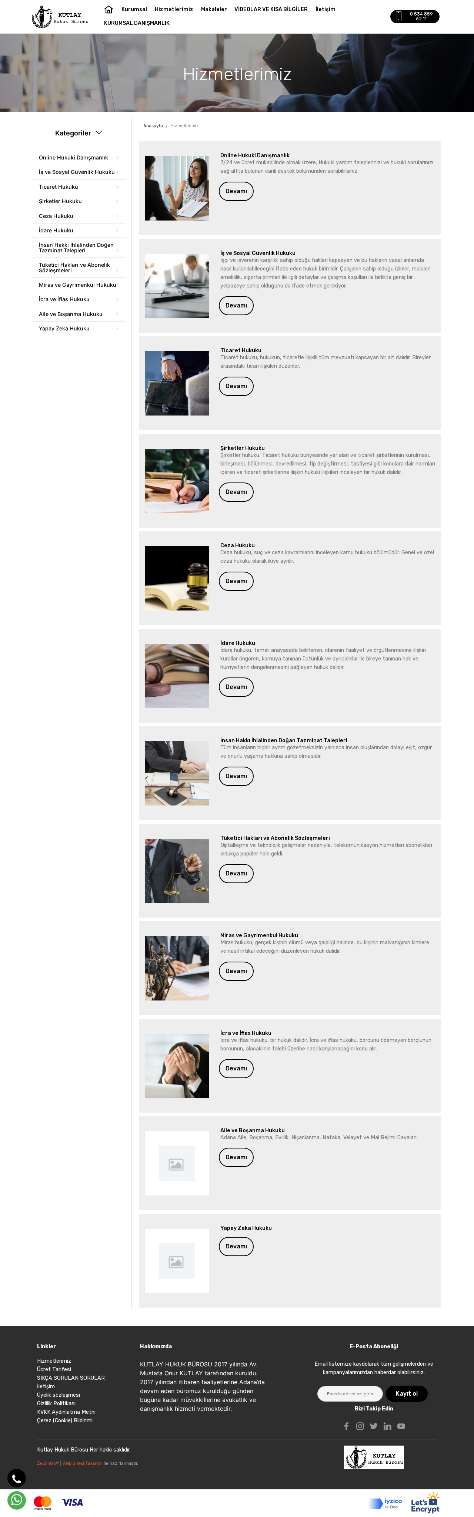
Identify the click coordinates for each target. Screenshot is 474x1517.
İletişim (326, 9)
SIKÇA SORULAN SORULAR (71, 1378)
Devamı (236, 191)
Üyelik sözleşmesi (58, 1395)
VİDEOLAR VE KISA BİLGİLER (271, 9)
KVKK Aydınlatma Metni (66, 1412)
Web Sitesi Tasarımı (83, 1463)
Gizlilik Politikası (56, 1403)
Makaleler (214, 9)
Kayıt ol (407, 1393)
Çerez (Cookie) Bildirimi (65, 1420)
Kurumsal (134, 9)
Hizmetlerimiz (174, 9)
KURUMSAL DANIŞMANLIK (137, 23)
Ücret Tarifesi (54, 1369)
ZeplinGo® (48, 1463)
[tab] (78, 158)
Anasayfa (153, 125)
